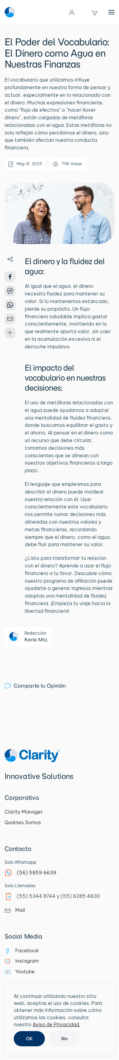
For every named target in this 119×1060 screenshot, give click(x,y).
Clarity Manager (24, 812)
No (64, 1038)
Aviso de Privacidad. (56, 1024)
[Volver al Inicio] (10, 12)
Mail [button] (20, 910)
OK (29, 1038)
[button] (94, 12)
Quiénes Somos (23, 822)
